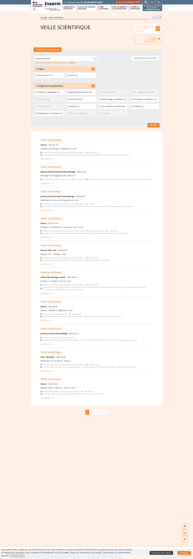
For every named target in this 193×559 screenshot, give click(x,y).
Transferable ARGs (97, 394)
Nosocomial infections (98, 206)
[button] (65, 69)
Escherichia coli (108, 155)
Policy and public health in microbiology (113, 233)
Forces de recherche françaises (87, 8)
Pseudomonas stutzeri (139, 179)
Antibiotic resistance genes (53, 260)
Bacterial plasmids (50, 316)
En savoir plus (17, 556)
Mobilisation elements (81, 394)
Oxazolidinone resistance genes (113, 287)
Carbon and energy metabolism (90, 155)
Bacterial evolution (50, 394)
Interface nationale (85, 2)
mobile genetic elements (52, 233)
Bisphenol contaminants (73, 260)
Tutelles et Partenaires (135, 8)
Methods (63, 314)
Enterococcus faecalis (109, 340)
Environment (65, 179)
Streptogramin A (61, 289)
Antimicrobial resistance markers (74, 340)
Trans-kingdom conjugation (106, 367)
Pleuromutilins (48, 289)
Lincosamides (76, 287)
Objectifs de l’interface (69, 8)
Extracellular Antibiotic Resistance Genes (115, 179)
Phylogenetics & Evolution (94, 231)
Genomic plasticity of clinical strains (76, 206)
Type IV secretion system (126, 367)
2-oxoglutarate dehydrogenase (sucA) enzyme (60, 155)
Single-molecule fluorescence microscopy (105, 316)
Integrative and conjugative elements (57, 287)
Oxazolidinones (132, 287)
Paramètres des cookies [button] (161, 553)
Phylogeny (93, 233)
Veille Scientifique (50, 139)
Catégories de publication (50, 85)
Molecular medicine (82, 316)
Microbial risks (104, 260)
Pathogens (85, 233)
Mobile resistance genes (71, 233)
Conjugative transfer (90, 260)
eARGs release (93, 179)
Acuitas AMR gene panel (52, 340)
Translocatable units (75, 289)
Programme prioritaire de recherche (152, 8)
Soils (150, 179)
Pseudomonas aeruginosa (127, 340)
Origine (40, 68)
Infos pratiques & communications (120, 8)
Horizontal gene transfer (71, 367)
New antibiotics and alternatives (72, 152)
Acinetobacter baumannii (52, 206)
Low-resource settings (66, 316)
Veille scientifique (104, 8)
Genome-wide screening (52, 367)
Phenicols (141, 287)
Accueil (44, 17)
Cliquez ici (140, 31)
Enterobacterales (93, 340)
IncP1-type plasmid (88, 367)
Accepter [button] (184, 553)
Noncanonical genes (122, 155)
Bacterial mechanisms (51, 152)
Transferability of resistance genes (120, 206)
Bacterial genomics (65, 394)
